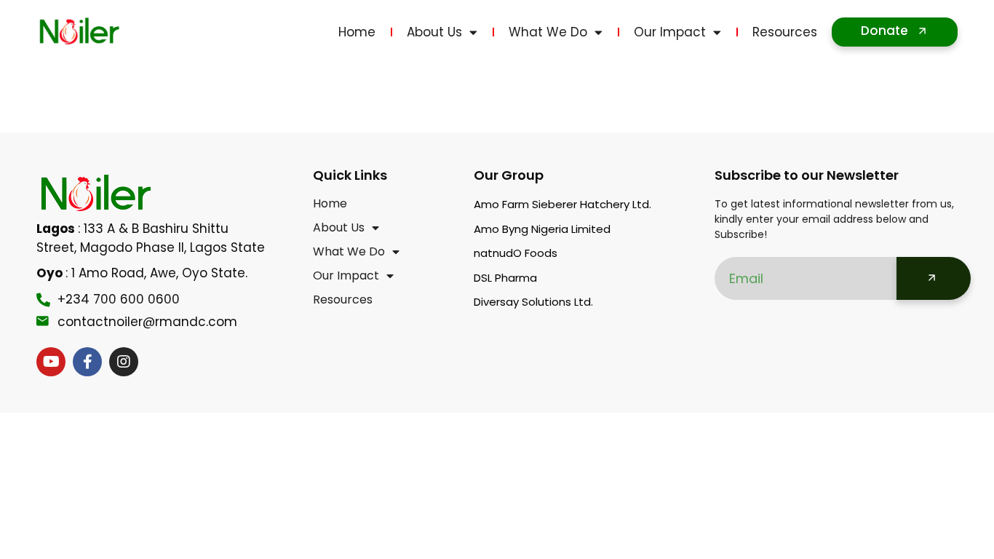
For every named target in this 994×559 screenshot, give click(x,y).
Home (356, 32)
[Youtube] (50, 361)
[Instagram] (123, 361)
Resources (784, 32)
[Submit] (933, 278)
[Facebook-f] (87, 361)
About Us (434, 32)
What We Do (548, 32)
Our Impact (670, 32)
